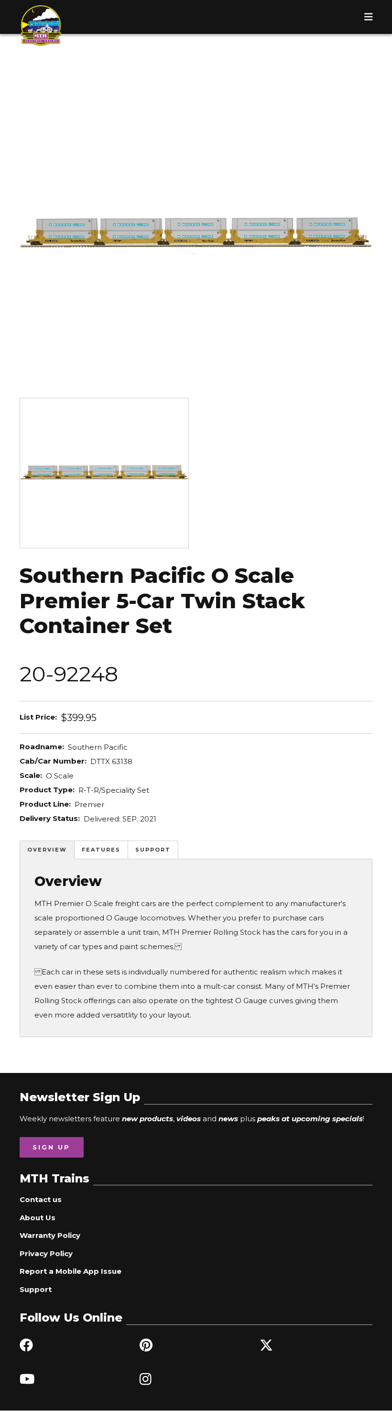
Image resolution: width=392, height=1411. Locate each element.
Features (101, 849)
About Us (37, 1217)
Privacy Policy (46, 1253)
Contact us (41, 1199)
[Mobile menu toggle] (368, 16)
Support (153, 849)
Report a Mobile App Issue (70, 1271)
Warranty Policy (50, 1235)
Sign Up (51, 1147)
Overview (47, 849)
